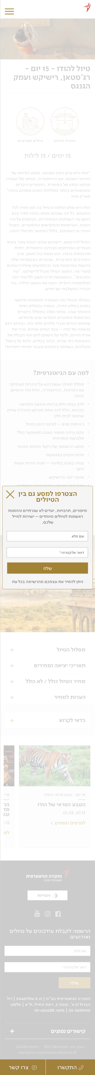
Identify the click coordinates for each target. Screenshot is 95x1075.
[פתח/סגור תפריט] (9, 8)
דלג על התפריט (49, 1)
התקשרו (67, 1067)
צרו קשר (19, 1067)
